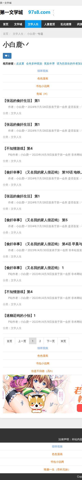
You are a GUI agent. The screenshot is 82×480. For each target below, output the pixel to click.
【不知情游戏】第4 (18, 148)
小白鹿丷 (32, 33)
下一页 (51, 341)
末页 (63, 341)
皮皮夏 (20, 63)
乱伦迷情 (66, 24)
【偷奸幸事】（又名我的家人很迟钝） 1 (33, 268)
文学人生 (33, 24)
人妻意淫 (49, 24)
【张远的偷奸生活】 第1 (21, 101)
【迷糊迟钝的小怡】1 (19, 315)
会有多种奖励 (34, 63)
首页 (5, 24)
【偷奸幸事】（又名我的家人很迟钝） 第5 (35, 220)
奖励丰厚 (49, 63)
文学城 (18, 24)
